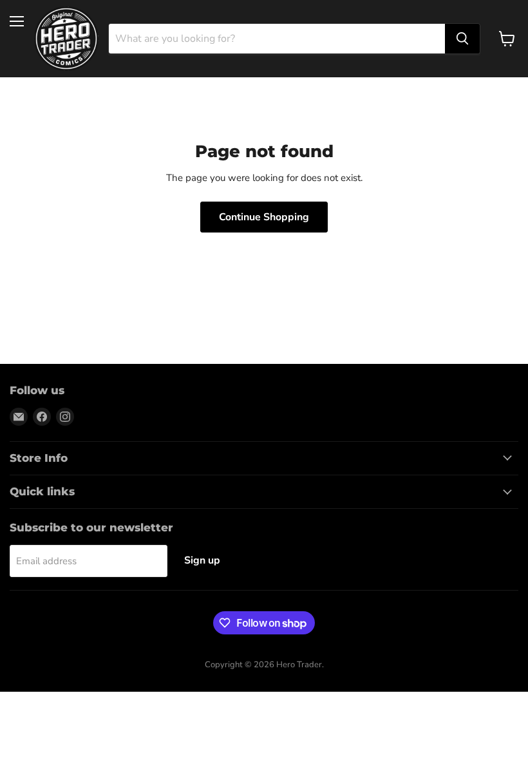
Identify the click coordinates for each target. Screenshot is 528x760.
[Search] (462, 38)
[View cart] (507, 38)
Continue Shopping (264, 217)
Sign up (202, 560)
